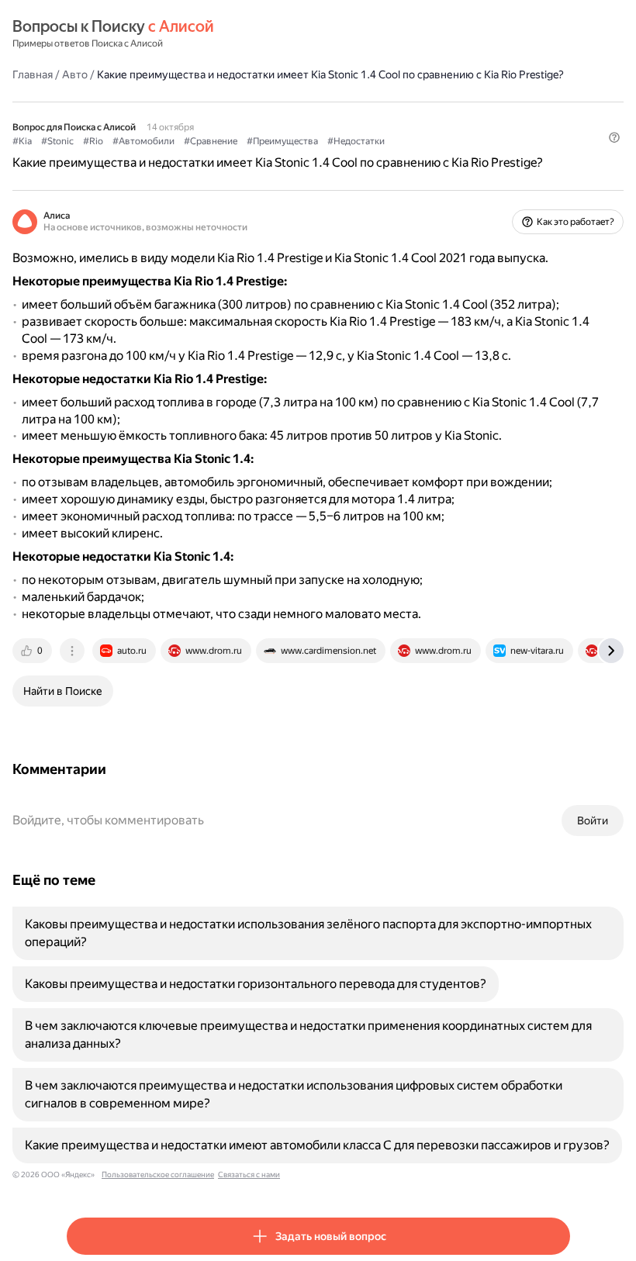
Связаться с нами (249, 1174)
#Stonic (57, 141)
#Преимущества (282, 141)
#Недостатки (356, 141)
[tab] (33, 650)
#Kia (22, 141)
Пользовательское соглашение (158, 1174)
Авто (75, 74)
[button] (614, 137)
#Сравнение (210, 141)
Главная (32, 74)
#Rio (93, 141)
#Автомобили (143, 141)
